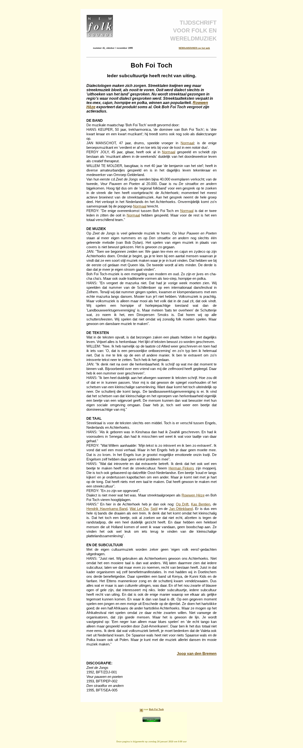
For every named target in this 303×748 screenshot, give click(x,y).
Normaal (187, 143)
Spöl (154, 509)
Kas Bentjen (200, 504)
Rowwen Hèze (193, 495)
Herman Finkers (181, 468)
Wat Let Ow (139, 509)
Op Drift (182, 504)
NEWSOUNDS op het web (194, 48)
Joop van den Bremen (197, 654)
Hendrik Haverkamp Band (106, 509)
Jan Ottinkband (181, 509)
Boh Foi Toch (156, 709)
